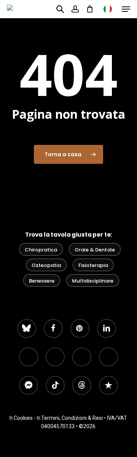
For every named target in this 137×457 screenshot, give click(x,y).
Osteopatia (46, 265)
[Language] (108, 9)
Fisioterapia (93, 265)
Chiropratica (41, 249)
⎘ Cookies (21, 418)
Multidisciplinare (92, 280)
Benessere (41, 280)
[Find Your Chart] (60, 9)
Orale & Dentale (95, 249)
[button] (126, 9)
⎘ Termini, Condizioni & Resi (70, 418)
